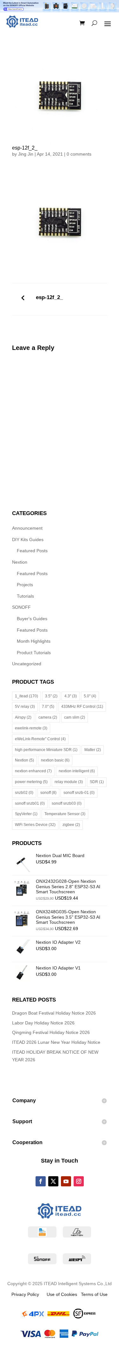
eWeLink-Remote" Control (40, 739)
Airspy (23, 717)
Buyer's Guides (32, 618)
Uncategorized (26, 663)
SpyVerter (26, 814)
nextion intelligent (77, 771)
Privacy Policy (25, 1294)
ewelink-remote (31, 728)
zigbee (71, 824)
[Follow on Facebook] (41, 1181)
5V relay (25, 706)
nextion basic (55, 760)
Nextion (19, 562)
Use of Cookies (58, 1294)
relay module (69, 782)
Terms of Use (92, 1294)
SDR (97, 782)
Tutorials (25, 596)
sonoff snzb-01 (79, 792)
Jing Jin (25, 154)
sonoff (48, 792)
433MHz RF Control (82, 706)
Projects (25, 584)
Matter (92, 750)
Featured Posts (32, 550)
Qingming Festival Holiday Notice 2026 (51, 1032)
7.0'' (48, 706)
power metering (31, 782)
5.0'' (90, 696)
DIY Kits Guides (27, 539)
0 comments (79, 154)
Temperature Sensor (64, 814)
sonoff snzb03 (67, 803)
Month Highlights (33, 641)
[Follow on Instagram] (79, 1181)
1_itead (26, 696)
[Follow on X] (53, 1181)
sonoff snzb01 (30, 803)
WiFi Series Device (35, 824)
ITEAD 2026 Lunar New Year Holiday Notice (56, 1042)
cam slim (74, 717)
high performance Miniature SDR (46, 750)
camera (47, 717)
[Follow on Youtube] (66, 1181)
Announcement (27, 528)
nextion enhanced (33, 771)
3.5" (51, 696)
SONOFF (21, 607)
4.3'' (70, 696)
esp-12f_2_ (49, 297)
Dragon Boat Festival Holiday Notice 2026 (54, 1013)
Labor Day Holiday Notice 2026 (43, 1022)
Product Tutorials (34, 652)
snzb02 (24, 792)
